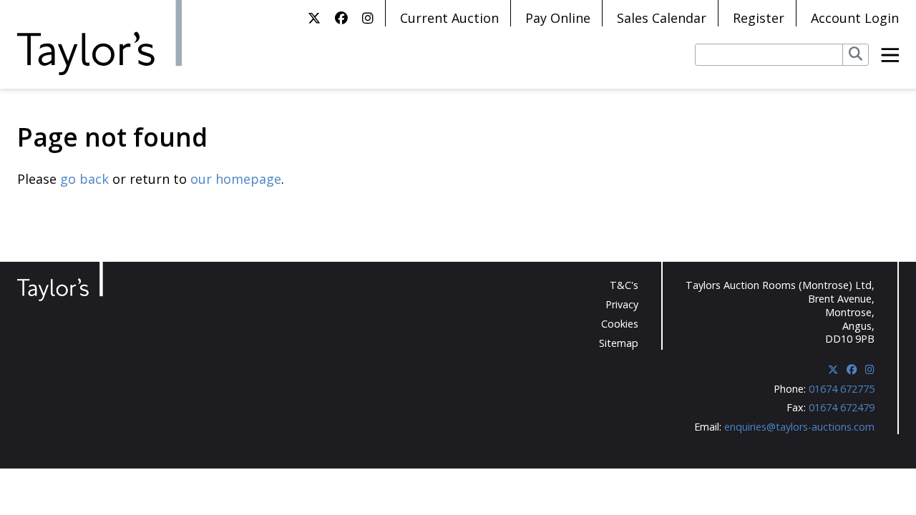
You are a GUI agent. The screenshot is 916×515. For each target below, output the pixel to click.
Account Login (855, 17)
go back (84, 178)
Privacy (621, 304)
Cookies (619, 323)
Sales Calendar (661, 17)
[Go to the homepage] (99, 38)
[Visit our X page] (314, 17)
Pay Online (557, 17)
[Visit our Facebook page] (341, 17)
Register (758, 17)
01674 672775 (841, 389)
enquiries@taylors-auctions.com (799, 426)
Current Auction (449, 17)
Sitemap (618, 343)
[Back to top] (878, 479)
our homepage (235, 178)
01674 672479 (841, 407)
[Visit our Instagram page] (368, 17)
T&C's (624, 285)
